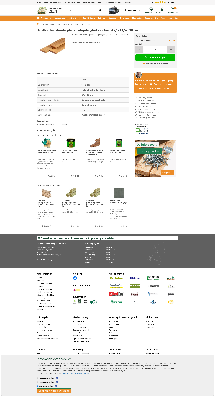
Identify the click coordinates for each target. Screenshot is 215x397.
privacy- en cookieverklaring (76, 373)
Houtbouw (124, 18)
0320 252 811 (142, 84)
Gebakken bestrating (81, 341)
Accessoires (166, 18)
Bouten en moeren (153, 353)
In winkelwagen (157, 57)
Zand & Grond (89, 18)
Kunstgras (113, 338)
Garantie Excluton (43, 309)
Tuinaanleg (41, 298)
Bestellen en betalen (44, 289)
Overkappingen (115, 353)
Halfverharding (115, 333)
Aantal (138, 44)
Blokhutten (137, 18)
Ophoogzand (114, 324)
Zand (111, 327)
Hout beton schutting (81, 353)
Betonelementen (43, 336)
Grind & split (114, 321)
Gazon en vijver (152, 18)
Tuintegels (46, 18)
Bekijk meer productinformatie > (86, 42)
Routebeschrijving (44, 259)
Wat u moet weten (43, 300)
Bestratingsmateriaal (44, 330)
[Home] (38, 24)
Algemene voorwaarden (46, 306)
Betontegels (41, 327)
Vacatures (40, 286)
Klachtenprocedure (44, 303)
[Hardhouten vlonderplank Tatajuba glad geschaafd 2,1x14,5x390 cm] (52, 47)
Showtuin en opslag (44, 283)
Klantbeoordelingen (44, 292)
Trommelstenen (79, 321)
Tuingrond (113, 330)
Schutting (113, 18)
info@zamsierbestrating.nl (163, 84)
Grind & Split (74, 18)
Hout (38, 353)
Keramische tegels (44, 324)
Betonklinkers (78, 324)
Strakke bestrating (80, 333)
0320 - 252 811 (45, 252)
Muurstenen (77, 336)
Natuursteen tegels (44, 333)
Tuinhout (102, 18)
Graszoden (113, 336)
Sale (176, 18)
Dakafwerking (151, 324)
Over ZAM (40, 280)
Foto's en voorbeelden (45, 295)
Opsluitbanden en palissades (48, 338)
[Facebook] (75, 278)
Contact (39, 278)
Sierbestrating (60, 18)
